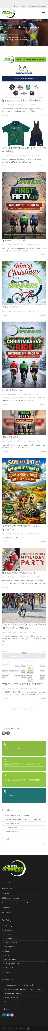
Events (7, 934)
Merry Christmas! (11, 307)
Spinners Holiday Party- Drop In (18, 572)
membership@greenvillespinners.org (15, 40)
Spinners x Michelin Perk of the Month (22, 100)
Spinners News (26, 105)
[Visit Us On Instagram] (12, 1015)
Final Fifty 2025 (10, 437)
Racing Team (6, 912)
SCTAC (7, 955)
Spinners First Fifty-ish (13, 240)
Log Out (25, 6)
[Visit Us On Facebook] (4, 1015)
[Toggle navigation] (43, 13)
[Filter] (4, 733)
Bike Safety (9, 930)
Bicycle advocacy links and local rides (16, 903)
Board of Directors (9, 888)
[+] (24, 77)
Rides (7, 951)
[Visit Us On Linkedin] (8, 1015)
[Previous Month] (41, 737)
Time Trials (9, 968)
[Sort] (8, 733)
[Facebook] (4, 2)
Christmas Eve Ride (12, 389)
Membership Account (37, 6)
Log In (18, 6)
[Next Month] (44, 737)
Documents (6, 907)
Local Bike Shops (11, 938)
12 (30, 709)
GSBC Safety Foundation (11, 898)
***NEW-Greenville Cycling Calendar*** (22, 683)
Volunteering (9, 972)
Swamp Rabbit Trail (12, 963)
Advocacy (5, 893)
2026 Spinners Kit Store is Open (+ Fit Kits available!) (22, 819)
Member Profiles (11, 942)
